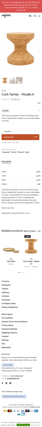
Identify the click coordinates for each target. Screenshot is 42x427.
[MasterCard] (10, 411)
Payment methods (9, 329)
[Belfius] (32, 411)
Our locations (7, 318)
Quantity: (7, 131)
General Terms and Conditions (14, 322)
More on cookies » (36, 425)
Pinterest (20, 152)
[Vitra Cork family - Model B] (31, 246)
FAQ (3, 344)
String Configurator (10, 307)
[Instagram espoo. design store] (6, 383)
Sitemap (5, 340)
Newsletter (6, 347)
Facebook (5, 152)
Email (27, 152)
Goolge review (35, 407)
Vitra (38, 103)
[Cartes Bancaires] (23, 415)
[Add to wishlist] (39, 111)
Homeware (6, 285)
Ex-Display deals (9, 303)
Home (4, 91)
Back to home (29, 231)
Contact (5, 336)
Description (6, 161)
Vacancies (6, 300)
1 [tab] (19, 272)
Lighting (5, 292)
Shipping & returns (9, 333)
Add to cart (8, 137)
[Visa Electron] (23, 411)
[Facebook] (2, 383)
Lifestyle (5, 296)
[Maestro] (27, 411)
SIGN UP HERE (7, 365)
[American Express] (36, 411)
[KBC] (19, 415)
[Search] (35, 16)
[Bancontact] (18, 411)
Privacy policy (7, 325)
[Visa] (14, 411)
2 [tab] (23, 272)
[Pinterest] (10, 383)
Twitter (13, 152)
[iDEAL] (5, 411)
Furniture (5, 281)
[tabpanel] (21, 49)
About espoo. (7, 314)
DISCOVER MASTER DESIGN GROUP (14, 396)
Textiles (5, 289)
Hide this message (23, 425)
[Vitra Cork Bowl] (10, 246)
